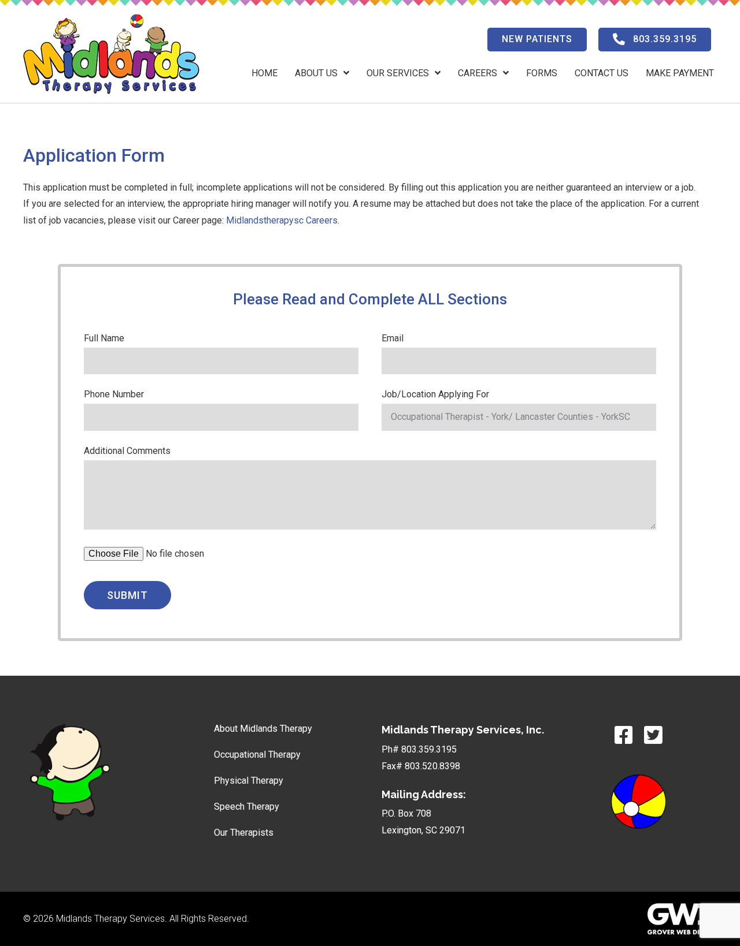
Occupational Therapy (257, 754)
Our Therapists (243, 832)
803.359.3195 (429, 749)
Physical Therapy (248, 780)
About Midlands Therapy (263, 728)
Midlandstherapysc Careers (282, 220)
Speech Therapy (246, 806)
